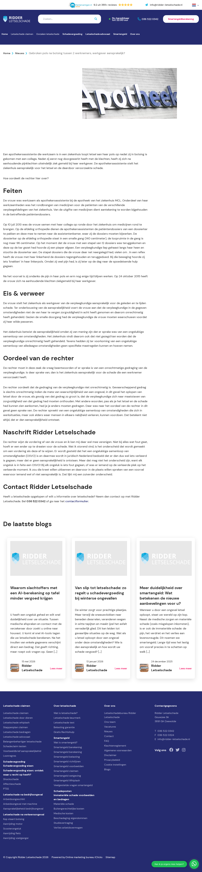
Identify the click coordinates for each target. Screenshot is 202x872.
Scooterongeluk (12, 828)
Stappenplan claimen (15, 727)
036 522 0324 (165, 735)
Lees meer (56, 668)
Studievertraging (63, 822)
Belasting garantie (64, 727)
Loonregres (9, 755)
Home (5, 34)
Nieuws (19, 53)
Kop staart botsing (13, 819)
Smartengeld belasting (67, 756)
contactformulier (76, 501)
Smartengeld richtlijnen (67, 761)
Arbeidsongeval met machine (20, 803)
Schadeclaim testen (14, 746)
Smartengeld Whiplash (67, 780)
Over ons (135, 34)
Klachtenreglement (115, 745)
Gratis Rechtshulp (64, 732)
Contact (109, 736)
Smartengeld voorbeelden (69, 766)
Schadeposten (63, 791)
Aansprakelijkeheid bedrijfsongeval (23, 808)
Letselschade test (64, 722)
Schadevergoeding (72, 34)
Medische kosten (63, 813)
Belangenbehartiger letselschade (22, 741)
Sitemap (110, 857)
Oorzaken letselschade (47, 34)
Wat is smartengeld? (65, 742)
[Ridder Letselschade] (16, 19)
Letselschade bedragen (16, 732)
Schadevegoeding (14, 761)
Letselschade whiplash (16, 722)
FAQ (106, 740)
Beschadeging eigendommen (70, 818)
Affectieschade (12, 783)
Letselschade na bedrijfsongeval (23, 794)
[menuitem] (195, 4)
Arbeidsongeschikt (14, 799)
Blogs (107, 769)
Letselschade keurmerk (67, 717)
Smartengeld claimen (66, 770)
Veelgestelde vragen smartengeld (73, 785)
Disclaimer (110, 755)
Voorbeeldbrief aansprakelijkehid (22, 751)
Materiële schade (64, 803)
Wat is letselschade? (65, 713)
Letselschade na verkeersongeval (23, 814)
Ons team (110, 721)
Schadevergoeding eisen (18, 765)
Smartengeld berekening (68, 747)
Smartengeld (120, 34)
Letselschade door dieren (18, 717)
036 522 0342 (150, 19)
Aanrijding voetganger (16, 838)
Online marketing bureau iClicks (83, 857)
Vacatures (110, 726)
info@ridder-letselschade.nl (173, 739)
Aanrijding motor (13, 823)
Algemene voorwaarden (118, 750)
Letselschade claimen (22, 34)
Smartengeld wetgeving (67, 775)
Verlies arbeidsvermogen (68, 827)
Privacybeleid (112, 759)
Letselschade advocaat (98, 34)
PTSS (6, 788)
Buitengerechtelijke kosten (69, 808)
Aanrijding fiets (12, 833)
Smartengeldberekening (181, 19)
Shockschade (11, 779)
